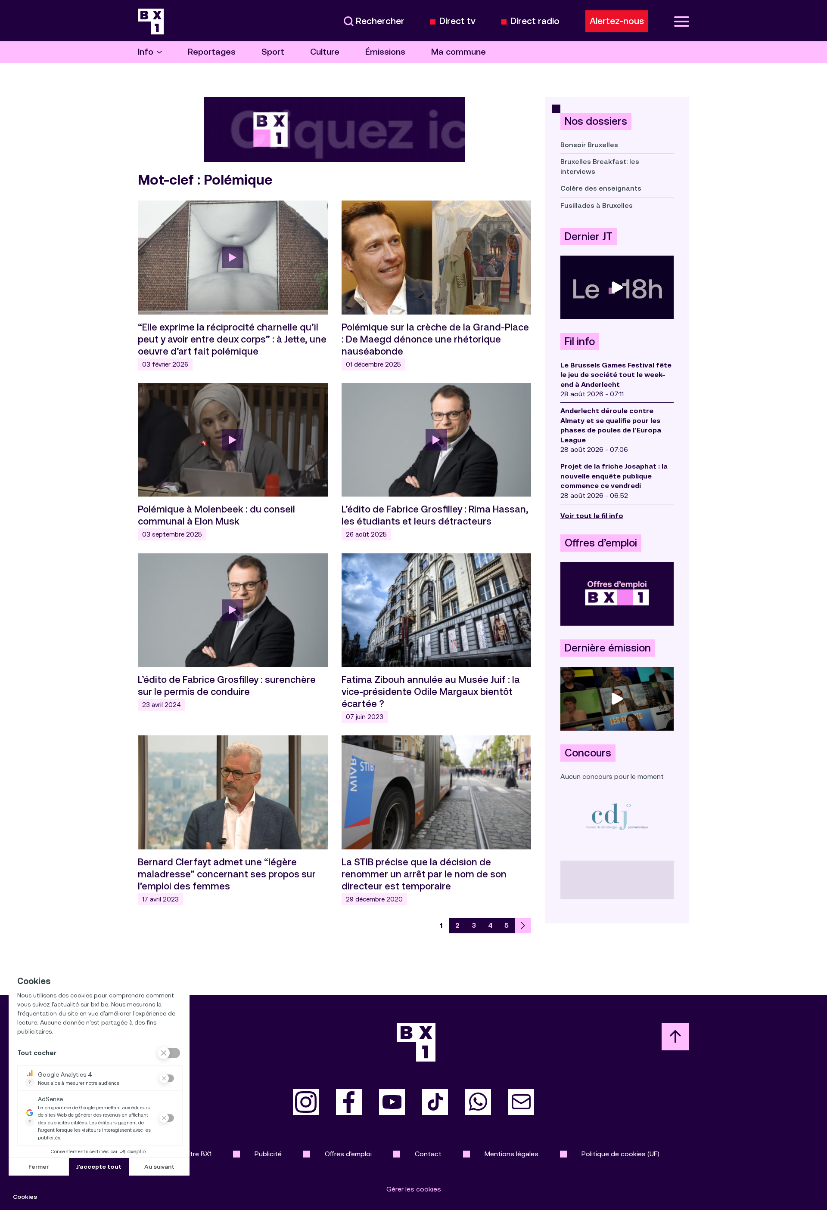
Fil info (580, 341)
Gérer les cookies (413, 1189)
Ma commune (458, 52)
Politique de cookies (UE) (620, 1154)
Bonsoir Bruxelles (589, 145)
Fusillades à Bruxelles (596, 205)
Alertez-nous (617, 21)
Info (145, 52)
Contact (428, 1154)
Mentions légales (511, 1154)
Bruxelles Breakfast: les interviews (599, 166)
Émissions (385, 52)
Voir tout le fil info (591, 516)
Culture (324, 52)
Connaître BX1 (189, 1154)
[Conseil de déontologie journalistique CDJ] (617, 816)
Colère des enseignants (600, 188)
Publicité (268, 1154)
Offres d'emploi (348, 1154)
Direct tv (457, 21)
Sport (272, 52)
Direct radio (535, 21)
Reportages (212, 52)
